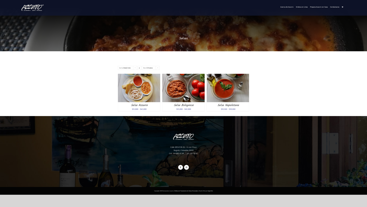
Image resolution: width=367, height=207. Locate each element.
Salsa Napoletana (228, 105)
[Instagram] (186, 167)
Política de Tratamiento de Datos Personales (186, 191)
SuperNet (210, 191)
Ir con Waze (192, 147)
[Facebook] (180, 167)
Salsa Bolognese (184, 105)
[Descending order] (139, 68)
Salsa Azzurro (139, 105)
